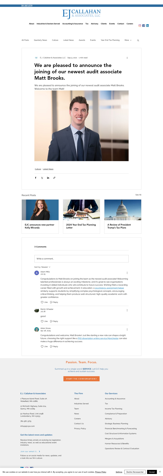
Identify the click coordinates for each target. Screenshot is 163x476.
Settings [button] (119, 472)
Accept (152, 472)
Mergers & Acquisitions (114, 439)
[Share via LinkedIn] (48, 178)
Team (76, 409)
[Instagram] (140, 25)
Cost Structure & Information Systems (120, 433)
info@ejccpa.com (27, 426)
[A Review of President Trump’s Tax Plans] (122, 210)
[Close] (159, 472)
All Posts (25, 40)
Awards (82, 40)
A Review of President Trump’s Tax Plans (119, 226)
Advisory (108, 419)
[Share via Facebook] (35, 178)
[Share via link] (54, 178)
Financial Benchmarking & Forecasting (121, 429)
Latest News (68, 40)
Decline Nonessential (134, 472)
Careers (77, 419)
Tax (106, 404)
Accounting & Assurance (115, 399)
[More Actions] (127, 272)
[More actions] (127, 57)
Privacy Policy (80, 429)
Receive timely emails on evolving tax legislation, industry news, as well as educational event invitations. (40, 442)
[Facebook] (143, 25)
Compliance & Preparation (116, 414)
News (76, 414)
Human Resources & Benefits (117, 444)
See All (138, 195)
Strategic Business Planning (116, 424)
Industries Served (81, 404)
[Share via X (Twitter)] (42, 178)
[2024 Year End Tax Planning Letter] (81, 210)
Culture (55, 40)
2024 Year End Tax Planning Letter (81, 226)
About (76, 399)
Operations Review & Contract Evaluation (122, 448)
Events (93, 40)
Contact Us (79, 424)
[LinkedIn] (147, 25)
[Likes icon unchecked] (42, 302)
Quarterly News (40, 40)
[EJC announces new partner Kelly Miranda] (40, 210)
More (127, 40)
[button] (138, 40)
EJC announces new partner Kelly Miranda (39, 226)
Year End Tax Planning (110, 40)
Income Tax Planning (113, 409)
